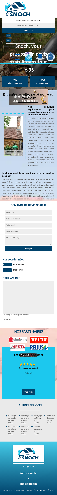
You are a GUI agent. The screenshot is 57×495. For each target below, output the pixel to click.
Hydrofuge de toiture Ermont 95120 (25, 419)
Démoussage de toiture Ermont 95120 (12, 430)
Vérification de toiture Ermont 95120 (51, 419)
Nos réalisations (15, 82)
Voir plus (29, 392)
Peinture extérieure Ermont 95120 (38, 430)
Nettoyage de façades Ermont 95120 (12, 419)
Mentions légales (46, 490)
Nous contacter (42, 82)
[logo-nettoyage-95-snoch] (18, 8)
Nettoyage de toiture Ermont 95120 (25, 430)
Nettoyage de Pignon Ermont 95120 (38, 419)
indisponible (18, 35)
